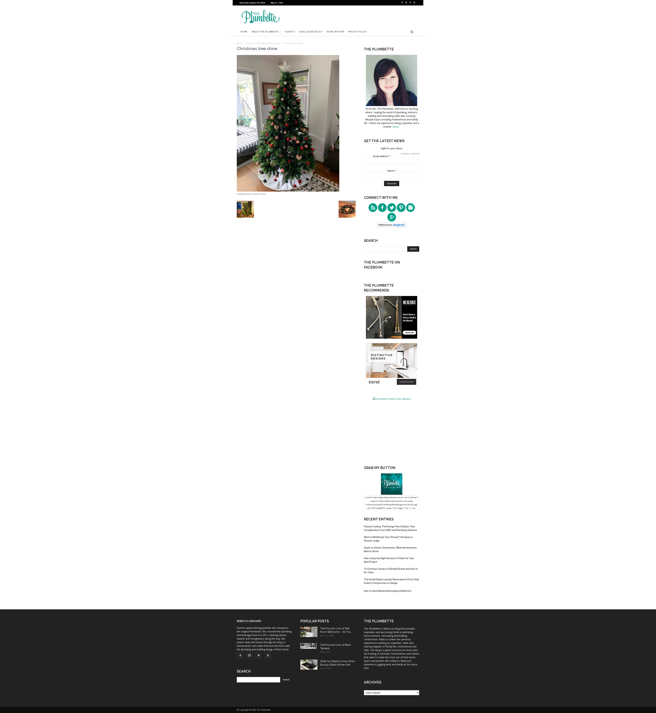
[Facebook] (402, 3)
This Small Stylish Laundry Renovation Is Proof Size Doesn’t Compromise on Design (391, 581)
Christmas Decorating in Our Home (263, 43)
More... (396, 126)
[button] (412, 32)
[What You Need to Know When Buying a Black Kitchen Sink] (308, 665)
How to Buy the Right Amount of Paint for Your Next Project (389, 560)
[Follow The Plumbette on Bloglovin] (391, 226)
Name (391, 170)
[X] (414, 3)
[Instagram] (406, 3)
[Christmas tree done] (288, 190)
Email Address (382, 156)
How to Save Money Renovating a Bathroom (387, 591)
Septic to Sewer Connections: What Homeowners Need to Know (390, 549)
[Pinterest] (410, 3)
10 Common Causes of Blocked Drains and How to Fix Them (391, 570)
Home (240, 43)
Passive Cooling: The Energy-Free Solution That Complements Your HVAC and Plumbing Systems (390, 528)
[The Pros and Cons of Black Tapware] (308, 646)
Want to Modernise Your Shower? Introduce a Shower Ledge (388, 539)
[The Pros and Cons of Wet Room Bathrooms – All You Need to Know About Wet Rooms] (308, 632)
